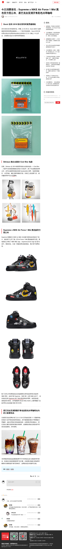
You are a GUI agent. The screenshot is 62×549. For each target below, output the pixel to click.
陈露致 (12, 469)
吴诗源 (10, 505)
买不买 (21, 2)
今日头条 (37, 537)
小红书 (39, 533)
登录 (12, 489)
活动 (25, 2)
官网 (13, 175)
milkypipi (13, 512)
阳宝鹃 (8, 518)
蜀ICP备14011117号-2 (6, 546)
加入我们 (35, 540)
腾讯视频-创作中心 (40, 534)
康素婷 (6, 16)
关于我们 (3, 545)
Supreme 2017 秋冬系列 (16, 398)
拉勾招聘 (39, 540)
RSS (34, 537)
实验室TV (14, 2)
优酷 (50, 534)
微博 (43, 533)
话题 (8, 2)
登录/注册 (56, 2)
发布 (38, 482)
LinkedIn (43, 540)
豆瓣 (45, 533)
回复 (39, 499)
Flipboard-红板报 (47, 537)
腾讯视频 (47, 534)
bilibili (35, 536)
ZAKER (41, 537)
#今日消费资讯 (57, 16)
